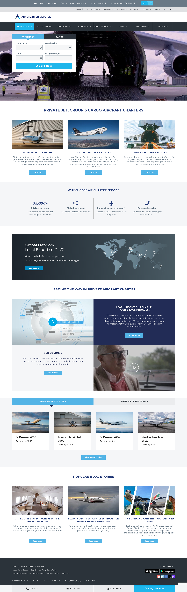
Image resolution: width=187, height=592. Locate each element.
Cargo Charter (84, 26)
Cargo (60, 37)
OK (144, 3)
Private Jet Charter (151, 9)
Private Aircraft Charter (19, 573)
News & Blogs (108, 9)
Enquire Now (26, 26)
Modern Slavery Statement (21, 570)
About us (123, 26)
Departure (21, 43)
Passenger (28, 37)
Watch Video (134, 335)
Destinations (162, 26)
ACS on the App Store (152, 571)
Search (78, 9)
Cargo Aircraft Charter (52, 573)
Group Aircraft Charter (36, 573)
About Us (24, 566)
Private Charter (44, 26)
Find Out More (131, 3)
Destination (51, 43)
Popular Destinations (134, 401)
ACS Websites (135, 9)
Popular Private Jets (53, 401)
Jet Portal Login (93, 9)
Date (18, 53)
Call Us (34, 588)
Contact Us (121, 9)
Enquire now (44, 66)
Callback (115, 588)
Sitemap (31, 566)
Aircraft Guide (142, 26)
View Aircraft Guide (93, 457)
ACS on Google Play (167, 571)
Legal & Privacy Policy (38, 570)
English (166, 9)
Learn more (34, 268)
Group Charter (64, 26)
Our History (53, 373)
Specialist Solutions (103, 26)
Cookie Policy (51, 570)
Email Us (75, 588)
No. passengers (53, 53)
